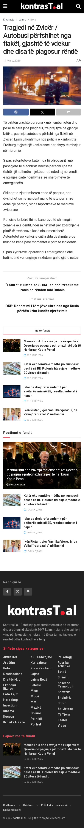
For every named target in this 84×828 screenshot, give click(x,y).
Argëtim (9, 662)
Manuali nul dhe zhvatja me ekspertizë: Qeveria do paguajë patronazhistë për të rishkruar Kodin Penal (52, 345)
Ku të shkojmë (41, 657)
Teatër (62, 720)
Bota (33, 19)
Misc (34, 690)
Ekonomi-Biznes (10, 686)
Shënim (63, 677)
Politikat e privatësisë (54, 805)
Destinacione (12, 674)
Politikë (36, 719)
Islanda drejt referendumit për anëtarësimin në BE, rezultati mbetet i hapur (50, 391)
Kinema (8, 711)
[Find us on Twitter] (18, 592)
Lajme (22, 19)
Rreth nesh (9, 805)
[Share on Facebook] (16, 112)
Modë (35, 696)
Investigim (10, 705)
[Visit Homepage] (41, 6)
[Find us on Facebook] (7, 592)
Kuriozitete (39, 662)
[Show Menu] (5, 6)
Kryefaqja (8, 19)
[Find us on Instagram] (28, 592)
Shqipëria (65, 697)
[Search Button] (78, 6)
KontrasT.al (19, 818)
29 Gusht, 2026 (34, 532)
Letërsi (36, 685)
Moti (34, 702)
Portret (36, 724)
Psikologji (65, 657)
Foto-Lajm (10, 694)
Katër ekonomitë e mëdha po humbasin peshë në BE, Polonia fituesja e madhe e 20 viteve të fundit (52, 368)
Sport (62, 703)
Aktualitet (10, 657)
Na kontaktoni (12, 809)
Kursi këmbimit (42, 668)
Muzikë (36, 707)
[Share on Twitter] (42, 112)
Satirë (62, 671)
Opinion (36, 713)
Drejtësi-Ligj (12, 679)
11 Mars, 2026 (11, 60)
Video (62, 725)
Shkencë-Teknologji (65, 684)
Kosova (8, 716)
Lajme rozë (39, 679)
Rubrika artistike (64, 664)
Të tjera (64, 714)
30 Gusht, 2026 (17, 485)
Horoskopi (11, 700)
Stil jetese (65, 709)
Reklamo (28, 805)
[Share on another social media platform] (68, 112)
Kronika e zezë (14, 722)
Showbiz (64, 692)
